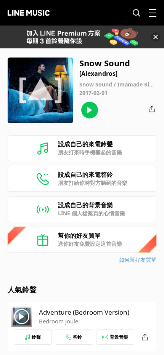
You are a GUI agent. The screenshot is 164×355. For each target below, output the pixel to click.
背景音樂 (119, 337)
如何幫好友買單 (137, 259)
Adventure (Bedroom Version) (84, 312)
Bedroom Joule (58, 321)
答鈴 (77, 337)
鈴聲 (36, 337)
